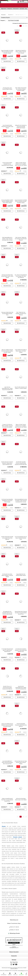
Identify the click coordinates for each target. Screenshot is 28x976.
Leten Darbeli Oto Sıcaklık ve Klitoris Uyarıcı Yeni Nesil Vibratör (21, 351)
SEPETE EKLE (8, 61)
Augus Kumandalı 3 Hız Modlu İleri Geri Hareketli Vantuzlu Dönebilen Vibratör (7, 51)
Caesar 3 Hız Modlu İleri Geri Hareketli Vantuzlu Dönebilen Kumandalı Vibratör (7, 725)
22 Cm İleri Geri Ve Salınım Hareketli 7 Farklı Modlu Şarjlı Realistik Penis (21, 650)
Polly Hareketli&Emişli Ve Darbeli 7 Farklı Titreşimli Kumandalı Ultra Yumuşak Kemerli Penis (7, 238)
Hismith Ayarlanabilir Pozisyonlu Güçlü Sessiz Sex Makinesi (21, 725)
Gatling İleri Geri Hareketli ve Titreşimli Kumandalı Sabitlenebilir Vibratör (21, 126)
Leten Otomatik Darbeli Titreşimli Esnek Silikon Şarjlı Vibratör (7, 126)
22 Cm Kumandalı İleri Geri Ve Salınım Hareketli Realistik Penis (21, 538)
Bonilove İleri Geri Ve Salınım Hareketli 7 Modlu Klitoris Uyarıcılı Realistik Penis (7, 463)
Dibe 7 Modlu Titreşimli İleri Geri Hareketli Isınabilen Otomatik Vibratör (20, 89)
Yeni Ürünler (22, 8)
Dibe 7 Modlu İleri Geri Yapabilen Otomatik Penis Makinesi (21, 313)
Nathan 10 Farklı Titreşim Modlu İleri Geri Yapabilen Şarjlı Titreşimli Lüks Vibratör (21, 164)
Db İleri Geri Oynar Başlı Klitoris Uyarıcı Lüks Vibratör (20, 799)
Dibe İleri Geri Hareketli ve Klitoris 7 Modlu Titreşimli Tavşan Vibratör (21, 51)
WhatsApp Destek (15, 933)
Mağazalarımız (3, 8)
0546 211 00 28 (15, 929)
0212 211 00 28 (15, 927)
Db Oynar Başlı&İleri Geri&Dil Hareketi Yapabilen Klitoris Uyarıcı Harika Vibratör (7, 201)
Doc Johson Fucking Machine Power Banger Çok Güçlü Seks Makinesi (21, 276)
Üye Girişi (23, 1)
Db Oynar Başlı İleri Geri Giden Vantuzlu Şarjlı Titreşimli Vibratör (21, 762)
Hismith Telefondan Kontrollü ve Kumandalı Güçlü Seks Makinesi (7, 538)
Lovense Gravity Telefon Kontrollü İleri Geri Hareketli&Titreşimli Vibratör (7, 164)
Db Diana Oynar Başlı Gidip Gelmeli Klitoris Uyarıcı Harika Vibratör (7, 276)
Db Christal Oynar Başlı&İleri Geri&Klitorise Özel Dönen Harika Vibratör (7, 500)
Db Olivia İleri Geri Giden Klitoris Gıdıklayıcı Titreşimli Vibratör (7, 575)
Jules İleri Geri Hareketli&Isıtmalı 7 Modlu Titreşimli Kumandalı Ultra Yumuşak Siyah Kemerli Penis (21, 687)
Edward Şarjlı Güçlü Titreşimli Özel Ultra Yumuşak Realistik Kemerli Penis (21, 612)
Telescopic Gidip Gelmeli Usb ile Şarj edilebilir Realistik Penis (7, 313)
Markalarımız (9, 8)
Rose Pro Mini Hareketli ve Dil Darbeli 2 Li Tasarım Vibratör (21, 388)
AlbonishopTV (16, 8)
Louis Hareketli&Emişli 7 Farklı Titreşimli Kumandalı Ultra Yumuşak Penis (7, 762)
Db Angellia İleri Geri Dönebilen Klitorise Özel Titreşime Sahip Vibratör (7, 612)
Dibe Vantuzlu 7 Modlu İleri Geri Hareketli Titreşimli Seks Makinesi (21, 238)
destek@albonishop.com (14, 947)
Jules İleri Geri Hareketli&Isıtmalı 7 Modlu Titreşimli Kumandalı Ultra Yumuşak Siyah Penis (7, 388)
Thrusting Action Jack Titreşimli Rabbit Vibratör (7, 88)
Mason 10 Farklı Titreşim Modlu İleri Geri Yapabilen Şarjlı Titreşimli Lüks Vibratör (21, 425)
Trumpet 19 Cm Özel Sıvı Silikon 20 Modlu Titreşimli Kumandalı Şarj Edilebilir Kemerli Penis (7, 425)
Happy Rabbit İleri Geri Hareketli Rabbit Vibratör (21, 575)
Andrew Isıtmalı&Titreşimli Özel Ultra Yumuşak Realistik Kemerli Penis (7, 799)
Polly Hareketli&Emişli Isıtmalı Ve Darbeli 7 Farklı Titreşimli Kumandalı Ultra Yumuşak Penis (21, 500)
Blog (26, 8)
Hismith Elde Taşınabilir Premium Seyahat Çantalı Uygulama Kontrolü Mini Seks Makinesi (21, 463)
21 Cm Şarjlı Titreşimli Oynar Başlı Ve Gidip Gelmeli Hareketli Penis (7, 650)
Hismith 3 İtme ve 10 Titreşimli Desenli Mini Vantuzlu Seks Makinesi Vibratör (7, 687)
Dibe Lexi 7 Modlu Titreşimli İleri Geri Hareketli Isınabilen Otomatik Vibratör (7, 351)
